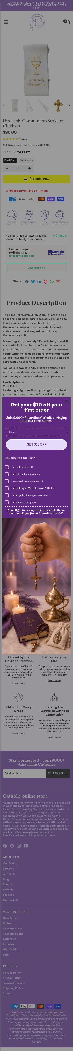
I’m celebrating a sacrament (26, 474)
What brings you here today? (20, 457)
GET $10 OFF (36, 444)
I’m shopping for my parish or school (31, 495)
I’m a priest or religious (24, 502)
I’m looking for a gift (22, 467)
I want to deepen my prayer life (28, 481)
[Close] (66, 401)
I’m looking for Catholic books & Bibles (33, 488)
